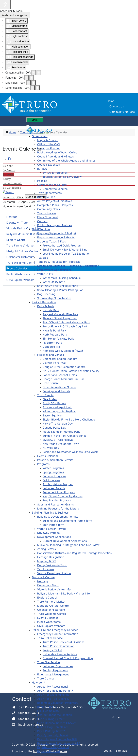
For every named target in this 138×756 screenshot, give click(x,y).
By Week (8, 174)
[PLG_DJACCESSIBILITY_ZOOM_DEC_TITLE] (33, 72)
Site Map (121, 750)
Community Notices (122, 111)
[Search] (8, 192)
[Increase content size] (39, 72)
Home (110, 101)
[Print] (9, 159)
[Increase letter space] (37, 87)
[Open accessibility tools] (5, 4)
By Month (9, 170)
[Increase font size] (31, 77)
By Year (8, 165)
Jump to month (12, 183)
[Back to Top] (132, 749)
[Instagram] (119, 718)
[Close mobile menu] (27, 125)
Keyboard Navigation (15, 15)
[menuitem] (39, 136)
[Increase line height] (33, 82)
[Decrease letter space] (32, 87)
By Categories (12, 187)
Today (7, 179)
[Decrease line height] (28, 82)
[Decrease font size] (26, 77)
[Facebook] (113, 718)
